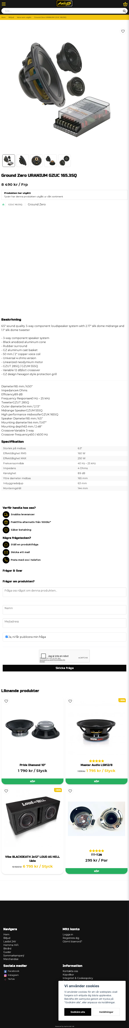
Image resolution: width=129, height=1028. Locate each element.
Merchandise (10, 959)
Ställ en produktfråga (24, 544)
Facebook (13, 971)
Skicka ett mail (20, 552)
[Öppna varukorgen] (125, 4)
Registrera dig (71, 938)
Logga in (68, 934)
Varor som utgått (24, 17)
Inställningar (106, 1012)
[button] (123, 31)
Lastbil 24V (9, 941)
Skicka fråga (65, 668)
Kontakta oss (70, 971)
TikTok (11, 979)
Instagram (13, 975)
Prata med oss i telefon (26, 559)
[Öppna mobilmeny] (3, 4)
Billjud (11, 17)
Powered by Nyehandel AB (64, 1026)
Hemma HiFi (10, 945)
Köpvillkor (68, 974)
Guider (7, 952)
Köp (32, 781)
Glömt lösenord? (72, 941)
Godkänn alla (78, 1012)
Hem (3, 17)
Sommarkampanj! (13, 955)
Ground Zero (37, 204)
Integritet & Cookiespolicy (78, 978)
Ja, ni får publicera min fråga (27, 637)
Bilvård (7, 948)
